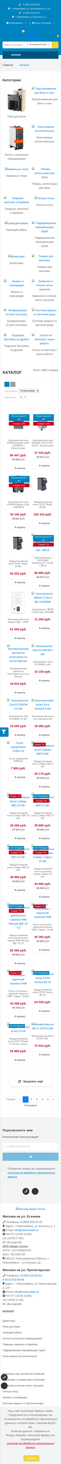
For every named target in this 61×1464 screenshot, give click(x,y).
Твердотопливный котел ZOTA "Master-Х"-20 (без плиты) (18, 1041)
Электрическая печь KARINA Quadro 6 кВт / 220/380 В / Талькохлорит (18, 444)
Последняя (30, 1105)
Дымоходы (9, 1320)
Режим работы (16, 23)
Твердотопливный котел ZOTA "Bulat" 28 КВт (42, 504)
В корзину (19, 468)
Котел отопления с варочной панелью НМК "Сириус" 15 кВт (43, 927)
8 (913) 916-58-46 (13, 1279)
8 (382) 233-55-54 (31, 4)
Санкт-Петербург (43, 23)
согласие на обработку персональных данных (31, 1174)
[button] (30, 55)
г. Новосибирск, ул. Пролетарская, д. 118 (31, 8)
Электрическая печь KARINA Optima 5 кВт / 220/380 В (18, 504)
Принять (31, 1458)
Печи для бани (11, 1326)
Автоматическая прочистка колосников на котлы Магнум (18, 672)
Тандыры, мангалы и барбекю (20, 1344)
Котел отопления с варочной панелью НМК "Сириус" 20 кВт (18, 994)
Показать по (10, 397)
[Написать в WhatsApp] (35, 1191)
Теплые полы (10, 1391)
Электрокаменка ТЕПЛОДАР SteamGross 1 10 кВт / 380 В (42, 561)
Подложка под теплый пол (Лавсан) (23, 1373)
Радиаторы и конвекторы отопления (24, 1379)
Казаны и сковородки (15, 1397)
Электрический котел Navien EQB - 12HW (18, 620)
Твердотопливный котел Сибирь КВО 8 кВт (42, 764)
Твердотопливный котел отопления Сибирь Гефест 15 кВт (42, 872)
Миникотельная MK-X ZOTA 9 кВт (43, 1037)
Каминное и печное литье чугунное (23, 1385)
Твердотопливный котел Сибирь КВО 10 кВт (18, 816)
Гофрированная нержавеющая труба (24, 1350)
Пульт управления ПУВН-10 (18, 760)
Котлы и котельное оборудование (22, 1338)
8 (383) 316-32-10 (31, 13)
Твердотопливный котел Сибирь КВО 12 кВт (43, 816)
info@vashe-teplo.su (26, 1230)
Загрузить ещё (32, 1081)
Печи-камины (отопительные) (20, 1356)
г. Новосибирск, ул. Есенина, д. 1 (30, 17)
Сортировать (10, 391)
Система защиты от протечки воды (23, 1403)
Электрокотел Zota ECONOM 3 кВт (42, 663)
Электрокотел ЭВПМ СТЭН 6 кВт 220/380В (43, 610)
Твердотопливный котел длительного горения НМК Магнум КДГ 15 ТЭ (18, 939)
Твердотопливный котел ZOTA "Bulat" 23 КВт (18, 564)
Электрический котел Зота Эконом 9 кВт (43, 717)
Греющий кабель (12, 1332)
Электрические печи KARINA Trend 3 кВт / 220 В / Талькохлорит (43, 443)
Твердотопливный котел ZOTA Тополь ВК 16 (43, 992)
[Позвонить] (26, 1191)
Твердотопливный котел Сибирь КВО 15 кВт (18, 867)
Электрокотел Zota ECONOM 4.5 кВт (18, 717)
